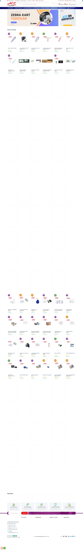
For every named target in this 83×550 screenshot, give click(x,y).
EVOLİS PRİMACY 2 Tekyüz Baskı (12, 136)
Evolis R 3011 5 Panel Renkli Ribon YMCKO (34, 441)
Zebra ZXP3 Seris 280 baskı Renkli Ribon (23, 397)
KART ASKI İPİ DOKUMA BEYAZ (23, 266)
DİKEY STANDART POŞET (59, 200)
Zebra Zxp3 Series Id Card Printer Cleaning (35, 397)
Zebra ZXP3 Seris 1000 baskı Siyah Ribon (12, 397)
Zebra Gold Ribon (57, 353)
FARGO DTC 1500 (46, 222)
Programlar (42, 0)
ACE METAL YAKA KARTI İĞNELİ (47, 136)
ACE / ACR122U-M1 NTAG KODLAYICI (35, 136)
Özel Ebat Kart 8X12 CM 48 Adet (35, 419)
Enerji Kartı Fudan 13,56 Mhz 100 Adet (70, 70)
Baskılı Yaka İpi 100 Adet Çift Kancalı (59, 397)
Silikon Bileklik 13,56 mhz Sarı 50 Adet (12, 462)
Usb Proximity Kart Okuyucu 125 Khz (46, 310)
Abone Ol (24, 513)
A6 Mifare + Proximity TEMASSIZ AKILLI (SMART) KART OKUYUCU (35, 92)
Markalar (34, 0)
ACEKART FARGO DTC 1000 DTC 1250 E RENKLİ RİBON (59, 157)
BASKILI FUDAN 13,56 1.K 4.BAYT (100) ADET (24, 201)
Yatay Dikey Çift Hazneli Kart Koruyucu (35, 353)
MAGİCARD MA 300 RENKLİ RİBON (35, 288)
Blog (37, 0)
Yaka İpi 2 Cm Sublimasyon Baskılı (11, 70)
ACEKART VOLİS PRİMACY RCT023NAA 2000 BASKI (24, 179)
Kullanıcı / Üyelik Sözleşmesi (25, 522)
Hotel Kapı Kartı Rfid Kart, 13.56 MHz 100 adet (47, 70)
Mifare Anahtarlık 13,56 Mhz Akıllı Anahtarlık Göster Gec (58, 288)
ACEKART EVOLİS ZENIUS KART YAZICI (24, 136)
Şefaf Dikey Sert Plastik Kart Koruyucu (24, 332)
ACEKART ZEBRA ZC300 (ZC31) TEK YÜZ (35, 179)
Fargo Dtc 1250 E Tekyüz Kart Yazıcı (35, 223)
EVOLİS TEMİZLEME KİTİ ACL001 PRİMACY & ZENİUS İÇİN (12, 223)
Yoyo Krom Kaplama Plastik (46, 353)
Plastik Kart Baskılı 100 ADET (47, 419)
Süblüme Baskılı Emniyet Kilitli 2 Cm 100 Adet (59, 48)
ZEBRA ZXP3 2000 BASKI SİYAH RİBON (12, 114)
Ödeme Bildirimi (17, 0)
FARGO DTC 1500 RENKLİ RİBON (70, 223)
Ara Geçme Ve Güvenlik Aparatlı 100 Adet (47, 48)
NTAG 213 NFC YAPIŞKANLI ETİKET (12, 310)
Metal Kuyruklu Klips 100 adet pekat (35, 462)
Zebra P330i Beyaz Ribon (70, 353)
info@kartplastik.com (69, 0)
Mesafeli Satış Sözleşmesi (25, 524)
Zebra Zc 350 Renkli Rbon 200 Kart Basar (70, 375)
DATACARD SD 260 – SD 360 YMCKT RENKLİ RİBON (47, 201)
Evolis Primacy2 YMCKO (58, 462)
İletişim (75, 0)
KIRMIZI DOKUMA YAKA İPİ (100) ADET (12, 288)
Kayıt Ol (65, 519)
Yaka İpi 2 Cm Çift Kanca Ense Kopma (35, 48)
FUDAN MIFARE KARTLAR (39, 527)
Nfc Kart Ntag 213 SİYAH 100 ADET (59, 419)
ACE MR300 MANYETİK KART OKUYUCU (58, 136)
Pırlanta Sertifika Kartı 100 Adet (12, 92)
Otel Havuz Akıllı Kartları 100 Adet (35, 70)
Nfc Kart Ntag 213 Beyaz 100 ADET (24, 419)
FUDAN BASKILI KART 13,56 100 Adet (47, 288)
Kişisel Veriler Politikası (24, 527)
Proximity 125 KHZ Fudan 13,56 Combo (24, 310)
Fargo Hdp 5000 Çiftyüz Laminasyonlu (47, 441)
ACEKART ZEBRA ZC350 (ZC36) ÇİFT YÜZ (47, 179)
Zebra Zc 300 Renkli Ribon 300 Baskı (58, 375)
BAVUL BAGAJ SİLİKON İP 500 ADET (35, 201)
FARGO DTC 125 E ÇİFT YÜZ (23, 223)
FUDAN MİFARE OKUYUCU (59, 244)
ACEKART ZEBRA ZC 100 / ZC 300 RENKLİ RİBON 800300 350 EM (35, 114)
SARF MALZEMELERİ (38, 524)
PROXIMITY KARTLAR (38, 525)
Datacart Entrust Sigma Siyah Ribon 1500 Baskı (47, 332)
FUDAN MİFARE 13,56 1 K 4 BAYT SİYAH (47, 244)
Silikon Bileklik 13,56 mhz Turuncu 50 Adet (24, 462)
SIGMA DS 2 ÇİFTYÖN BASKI (58, 114)
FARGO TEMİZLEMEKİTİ (23, 244)
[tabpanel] (32, 18)
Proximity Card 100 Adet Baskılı (59, 70)
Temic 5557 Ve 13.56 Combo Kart (11, 353)
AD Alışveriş (43, 536)
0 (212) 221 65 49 (61, 0)
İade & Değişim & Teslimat (25, 525)
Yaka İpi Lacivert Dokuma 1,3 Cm (24, 353)
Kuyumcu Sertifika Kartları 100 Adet (23, 70)
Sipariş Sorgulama (11, 0)
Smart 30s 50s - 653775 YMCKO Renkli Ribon (70, 419)
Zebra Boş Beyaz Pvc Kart (35, 375)
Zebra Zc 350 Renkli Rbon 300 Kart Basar (12, 441)
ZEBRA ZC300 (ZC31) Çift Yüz (70, 462)
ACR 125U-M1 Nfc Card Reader (69, 179)
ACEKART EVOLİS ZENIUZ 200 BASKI (24, 157)
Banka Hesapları (24, 0)
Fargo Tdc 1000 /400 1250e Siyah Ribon (23, 441)
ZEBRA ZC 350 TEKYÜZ (47, 91)
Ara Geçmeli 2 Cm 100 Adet (69, 48)
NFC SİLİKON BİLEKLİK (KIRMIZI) (69, 288)
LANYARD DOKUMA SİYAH (24, 287)
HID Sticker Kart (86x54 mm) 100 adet (47, 462)
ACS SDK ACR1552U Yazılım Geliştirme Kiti (58, 92)
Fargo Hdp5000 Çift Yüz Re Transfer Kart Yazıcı (12, 244)
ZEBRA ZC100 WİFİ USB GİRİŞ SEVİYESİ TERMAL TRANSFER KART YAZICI (47, 114)
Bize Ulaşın (22, 519)
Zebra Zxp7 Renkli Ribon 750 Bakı (47, 397)
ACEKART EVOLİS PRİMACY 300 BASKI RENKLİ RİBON (58, 179)
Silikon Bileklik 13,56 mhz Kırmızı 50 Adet (59, 441)
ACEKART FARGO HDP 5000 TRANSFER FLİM (69, 157)
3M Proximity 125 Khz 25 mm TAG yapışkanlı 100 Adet (59, 310)
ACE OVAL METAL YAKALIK (70, 135)
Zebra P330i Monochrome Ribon (11, 375)
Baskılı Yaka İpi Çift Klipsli (12, 48)
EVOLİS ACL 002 (69, 200)
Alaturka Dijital (38, 536)
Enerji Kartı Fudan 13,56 (24, 530)
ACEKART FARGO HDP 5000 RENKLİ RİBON (34, 157)
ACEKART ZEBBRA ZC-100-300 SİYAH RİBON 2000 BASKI (23, 114)
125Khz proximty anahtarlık (34, 310)
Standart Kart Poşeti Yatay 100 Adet (58, 332)
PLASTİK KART (37, 519)
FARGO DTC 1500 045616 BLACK (59, 223)
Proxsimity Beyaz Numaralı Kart (69, 310)
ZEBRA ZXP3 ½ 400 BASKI (70, 91)
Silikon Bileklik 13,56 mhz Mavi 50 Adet (70, 441)
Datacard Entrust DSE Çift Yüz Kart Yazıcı (24, 48)
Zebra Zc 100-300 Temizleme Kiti (11, 484)
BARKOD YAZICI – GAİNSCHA (11, 201)
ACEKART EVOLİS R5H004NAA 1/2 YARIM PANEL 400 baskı (12, 157)
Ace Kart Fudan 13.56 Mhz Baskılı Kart (70, 397)
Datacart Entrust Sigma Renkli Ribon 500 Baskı (35, 332)
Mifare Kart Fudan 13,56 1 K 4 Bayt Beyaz (35, 244)
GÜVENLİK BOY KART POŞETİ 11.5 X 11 (69, 244)
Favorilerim (29, 0)
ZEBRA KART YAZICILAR (39, 522)
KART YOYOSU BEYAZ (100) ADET (69, 266)
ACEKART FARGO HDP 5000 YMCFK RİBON (11, 179)
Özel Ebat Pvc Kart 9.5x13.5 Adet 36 (11, 419)
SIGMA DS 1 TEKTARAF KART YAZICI (69, 114)
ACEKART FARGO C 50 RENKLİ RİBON (46, 157)
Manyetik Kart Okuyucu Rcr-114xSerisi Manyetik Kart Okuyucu (24, 92)
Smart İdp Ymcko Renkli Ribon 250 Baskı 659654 (12, 332)
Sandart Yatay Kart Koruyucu (69, 332)
